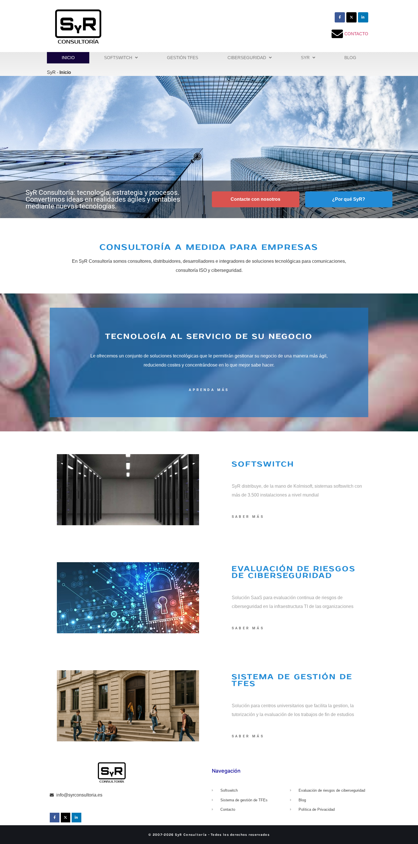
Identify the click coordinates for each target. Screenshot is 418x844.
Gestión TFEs (182, 57)
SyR (305, 57)
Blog (350, 57)
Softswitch (118, 57)
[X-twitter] (351, 17)
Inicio (68, 57)
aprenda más (209, 390)
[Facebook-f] (340, 17)
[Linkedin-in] (363, 17)
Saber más (248, 517)
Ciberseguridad (246, 57)
